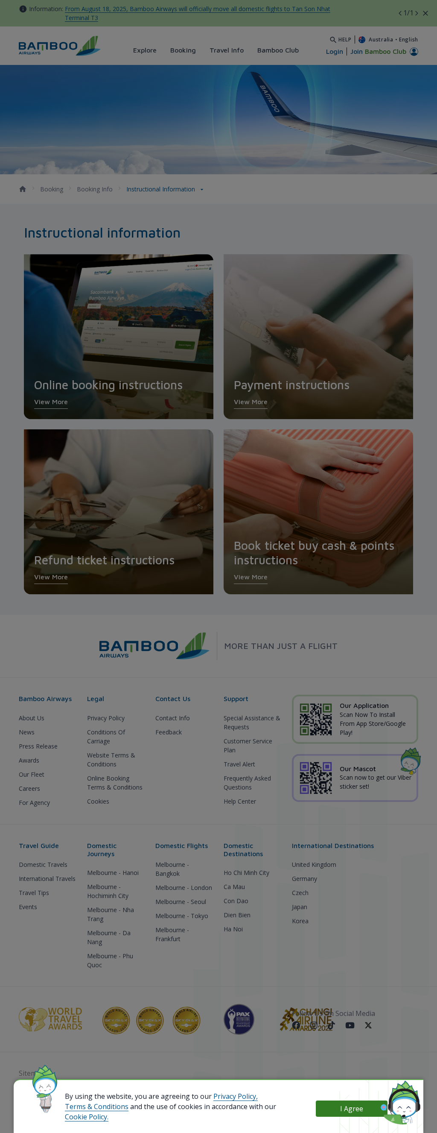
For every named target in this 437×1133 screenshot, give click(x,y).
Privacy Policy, (235, 1096)
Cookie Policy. (86, 1116)
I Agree (351, 1108)
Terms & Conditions (96, 1106)
